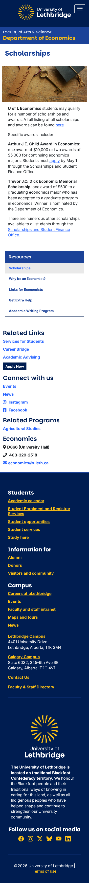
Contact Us (18, 677)
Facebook (17, 410)
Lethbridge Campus (26, 636)
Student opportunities (29, 521)
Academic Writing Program (31, 311)
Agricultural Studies (22, 428)
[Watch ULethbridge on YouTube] (59, 839)
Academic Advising (21, 357)
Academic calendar (26, 500)
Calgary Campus (24, 656)
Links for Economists (26, 290)
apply (54, 160)
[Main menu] (79, 8)
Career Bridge (16, 349)
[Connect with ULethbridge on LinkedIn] (68, 839)
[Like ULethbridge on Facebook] (21, 839)
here (60, 124)
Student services (24, 529)
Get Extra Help (20, 300)
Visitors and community (31, 573)
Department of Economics (39, 38)
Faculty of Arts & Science (27, 32)
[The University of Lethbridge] (44, 736)
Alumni (15, 557)
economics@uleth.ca (28, 462)
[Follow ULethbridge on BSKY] (49, 839)
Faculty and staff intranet (32, 609)
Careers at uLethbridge (29, 593)
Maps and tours (23, 617)
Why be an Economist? (27, 279)
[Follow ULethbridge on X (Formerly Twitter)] (40, 839)
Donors (15, 565)
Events (9, 386)
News (8, 394)
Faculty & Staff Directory (31, 686)
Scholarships (20, 268)
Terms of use (44, 871)
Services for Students (23, 341)
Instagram (18, 402)
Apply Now (14, 366)
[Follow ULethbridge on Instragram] (30, 839)
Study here (18, 537)
